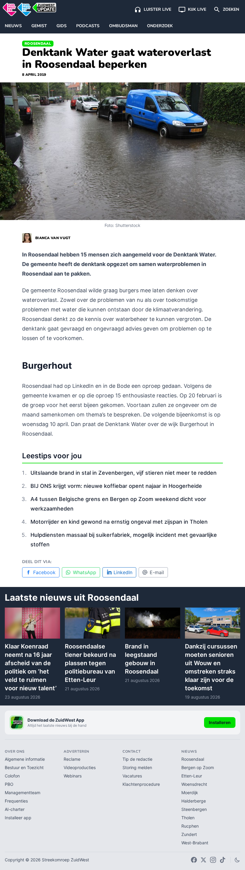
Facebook (44, 572)
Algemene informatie (25, 759)
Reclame (72, 759)
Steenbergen (194, 809)
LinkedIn (123, 572)
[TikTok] (223, 860)
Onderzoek (160, 26)
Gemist (39, 26)
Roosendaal (37, 43)
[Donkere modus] (237, 860)
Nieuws (13, 26)
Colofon (12, 775)
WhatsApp (84, 572)
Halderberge (193, 800)
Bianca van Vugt (53, 238)
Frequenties (16, 800)
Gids (61, 26)
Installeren (220, 722)
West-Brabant (194, 842)
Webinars (73, 775)
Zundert (189, 834)
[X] (203, 860)
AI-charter (14, 809)
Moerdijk (189, 792)
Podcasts (87, 26)
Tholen (188, 817)
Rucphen (190, 826)
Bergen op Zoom (197, 767)
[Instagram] (213, 860)
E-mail (157, 572)
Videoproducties (80, 767)
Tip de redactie (137, 759)
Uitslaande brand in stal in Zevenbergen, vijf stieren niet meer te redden (123, 473)
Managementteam (22, 792)
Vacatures (132, 775)
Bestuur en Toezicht (24, 767)
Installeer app (18, 817)
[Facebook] (194, 860)
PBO (9, 784)
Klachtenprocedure (141, 784)
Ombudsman (123, 26)
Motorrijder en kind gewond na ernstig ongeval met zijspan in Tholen (119, 522)
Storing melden (137, 767)
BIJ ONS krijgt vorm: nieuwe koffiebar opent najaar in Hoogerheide (116, 486)
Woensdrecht (194, 784)
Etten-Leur (191, 775)
